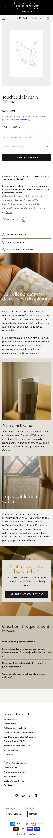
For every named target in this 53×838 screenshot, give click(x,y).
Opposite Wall (30, 834)
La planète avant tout (14, 781)
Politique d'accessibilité (15, 728)
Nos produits (10, 776)
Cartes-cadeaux (11, 750)
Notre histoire (10, 768)
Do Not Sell (9, 754)
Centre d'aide (10, 724)
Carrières (8, 785)
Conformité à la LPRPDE (15, 741)
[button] (3, 18)
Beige (9, 212)
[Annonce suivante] (50, 7)
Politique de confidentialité (17, 746)
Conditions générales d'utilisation (20, 737)
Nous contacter (11, 719)
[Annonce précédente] (5, 7)
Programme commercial (15, 772)
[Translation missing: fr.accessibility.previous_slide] (20, 91)
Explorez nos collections (26, 594)
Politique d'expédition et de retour (20, 732)
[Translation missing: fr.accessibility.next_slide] (33, 91)
